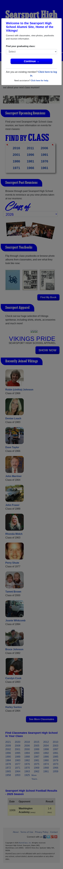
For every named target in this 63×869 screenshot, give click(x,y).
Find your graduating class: (20, 46)
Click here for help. (40, 80)
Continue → (31, 61)
